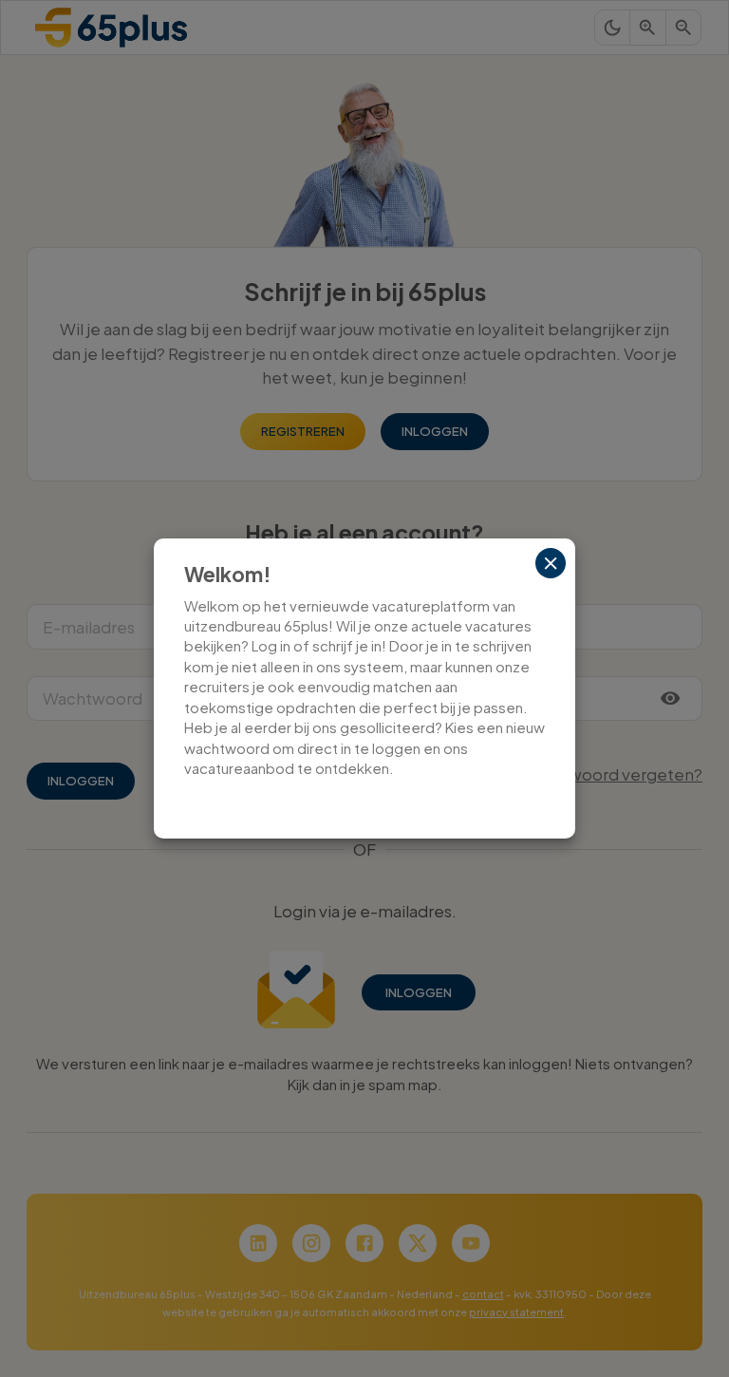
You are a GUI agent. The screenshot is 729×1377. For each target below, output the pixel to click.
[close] (550, 563)
